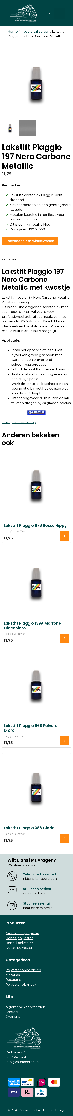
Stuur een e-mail (37, 903)
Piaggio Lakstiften (34, 31)
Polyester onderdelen (23, 970)
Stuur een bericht (37, 889)
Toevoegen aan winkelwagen (30, 241)
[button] (49, 13)
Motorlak (13, 975)
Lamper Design (54, 1110)
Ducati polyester (19, 948)
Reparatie (13, 980)
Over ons (13, 1016)
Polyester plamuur (21, 984)
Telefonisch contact (40, 874)
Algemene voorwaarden (25, 1007)
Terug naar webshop (19, 422)
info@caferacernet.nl (23, 1062)
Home (12, 31)
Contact (12, 1012)
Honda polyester (19, 938)
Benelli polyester (19, 943)
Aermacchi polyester (22, 933)
